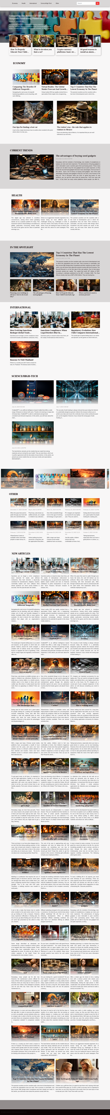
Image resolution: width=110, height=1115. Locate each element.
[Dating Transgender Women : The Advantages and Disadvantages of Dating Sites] (25, 699)
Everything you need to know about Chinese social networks (55, 528)
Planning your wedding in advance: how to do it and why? (19, 295)
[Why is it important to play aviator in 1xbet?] (55, 666)
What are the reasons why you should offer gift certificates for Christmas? (54, 839)
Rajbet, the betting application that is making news (37, 528)
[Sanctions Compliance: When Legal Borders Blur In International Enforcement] (55, 319)
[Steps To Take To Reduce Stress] (55, 207)
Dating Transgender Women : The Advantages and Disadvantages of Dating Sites (25, 705)
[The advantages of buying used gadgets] (32, 167)
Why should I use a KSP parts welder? (25, 871)
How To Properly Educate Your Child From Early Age (19, 52)
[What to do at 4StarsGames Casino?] (55, 699)
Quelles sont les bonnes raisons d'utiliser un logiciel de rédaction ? (84, 772)
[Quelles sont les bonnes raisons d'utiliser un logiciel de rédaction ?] (84, 766)
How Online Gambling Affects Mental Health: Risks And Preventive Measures (25, 213)
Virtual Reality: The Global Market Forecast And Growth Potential (54, 89)
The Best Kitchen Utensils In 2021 (33, 441)
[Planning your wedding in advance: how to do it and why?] (20, 285)
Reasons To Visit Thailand (21, 360)
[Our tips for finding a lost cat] (33, 112)
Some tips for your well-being (83, 870)
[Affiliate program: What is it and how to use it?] (55, 1000)
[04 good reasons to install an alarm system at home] (90, 41)
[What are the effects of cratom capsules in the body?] (25, 933)
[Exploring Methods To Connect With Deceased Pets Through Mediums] (84, 565)
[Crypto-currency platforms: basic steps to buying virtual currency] (66, 41)
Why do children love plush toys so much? (37, 504)
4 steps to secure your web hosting (77, 399)
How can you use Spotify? (23, 770)
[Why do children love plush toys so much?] (25, 666)
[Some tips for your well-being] (84, 866)
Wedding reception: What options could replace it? (55, 871)
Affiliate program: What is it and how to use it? (55, 1005)
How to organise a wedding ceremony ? (84, 837)
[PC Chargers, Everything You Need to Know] (84, 666)
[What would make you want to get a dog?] (25, 799)
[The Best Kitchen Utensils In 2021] (33, 433)
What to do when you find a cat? (43, 50)
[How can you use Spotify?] (25, 766)
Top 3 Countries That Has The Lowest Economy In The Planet (83, 88)
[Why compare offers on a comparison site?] (25, 1000)
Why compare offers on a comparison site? (25, 1005)
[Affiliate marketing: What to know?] (55, 899)
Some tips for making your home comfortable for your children (55, 738)
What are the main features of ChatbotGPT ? (33, 399)
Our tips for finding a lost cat (25, 127)
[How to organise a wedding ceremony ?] (84, 833)
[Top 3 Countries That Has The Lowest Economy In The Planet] (83, 77)
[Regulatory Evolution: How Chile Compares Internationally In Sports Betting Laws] (85, 319)
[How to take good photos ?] (84, 732)
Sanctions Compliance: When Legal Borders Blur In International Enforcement (54, 333)
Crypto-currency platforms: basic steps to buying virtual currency (66, 53)
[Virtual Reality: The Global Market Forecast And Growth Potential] (55, 77)
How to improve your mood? (24, 836)
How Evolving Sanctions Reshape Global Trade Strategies (21, 333)
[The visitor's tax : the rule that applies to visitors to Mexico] (77, 112)
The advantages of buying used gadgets (76, 155)
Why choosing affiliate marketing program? (84, 804)
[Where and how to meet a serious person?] (89, 285)
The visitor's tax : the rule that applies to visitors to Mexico (74, 128)
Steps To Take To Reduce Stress (55, 211)
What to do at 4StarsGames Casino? (19, 527)
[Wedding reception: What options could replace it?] (55, 866)
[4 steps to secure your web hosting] (77, 392)
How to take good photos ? (92, 526)
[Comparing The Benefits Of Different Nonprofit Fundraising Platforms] (26, 77)
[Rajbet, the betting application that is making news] (84, 699)
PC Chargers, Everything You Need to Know (73, 504)
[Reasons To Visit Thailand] (24, 349)
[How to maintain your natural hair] (25, 966)
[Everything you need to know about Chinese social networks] (25, 732)
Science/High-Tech (46, 3)
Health (23, 3)
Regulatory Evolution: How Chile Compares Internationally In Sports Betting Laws (85, 333)
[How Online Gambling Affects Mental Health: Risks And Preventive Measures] (25, 207)
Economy (15, 3)
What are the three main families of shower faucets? (54, 804)
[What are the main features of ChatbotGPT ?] (33, 392)
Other (57, 3)
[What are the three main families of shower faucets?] (55, 799)
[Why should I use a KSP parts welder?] (25, 866)
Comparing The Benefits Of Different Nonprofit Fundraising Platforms (28, 17)
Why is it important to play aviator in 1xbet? (55, 504)
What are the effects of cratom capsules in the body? (25, 938)
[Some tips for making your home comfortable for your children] (55, 732)
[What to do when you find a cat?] (43, 41)
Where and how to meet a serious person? (88, 294)
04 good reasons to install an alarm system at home (88, 52)
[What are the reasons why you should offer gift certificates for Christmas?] (55, 833)
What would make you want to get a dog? (25, 804)
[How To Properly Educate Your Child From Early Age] (20, 41)
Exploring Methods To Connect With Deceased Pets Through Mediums (84, 571)
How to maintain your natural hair (25, 971)
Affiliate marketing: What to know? (55, 904)
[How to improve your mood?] (25, 833)
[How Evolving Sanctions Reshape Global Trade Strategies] (24, 319)
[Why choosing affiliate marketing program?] (84, 799)
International (33, 3)
